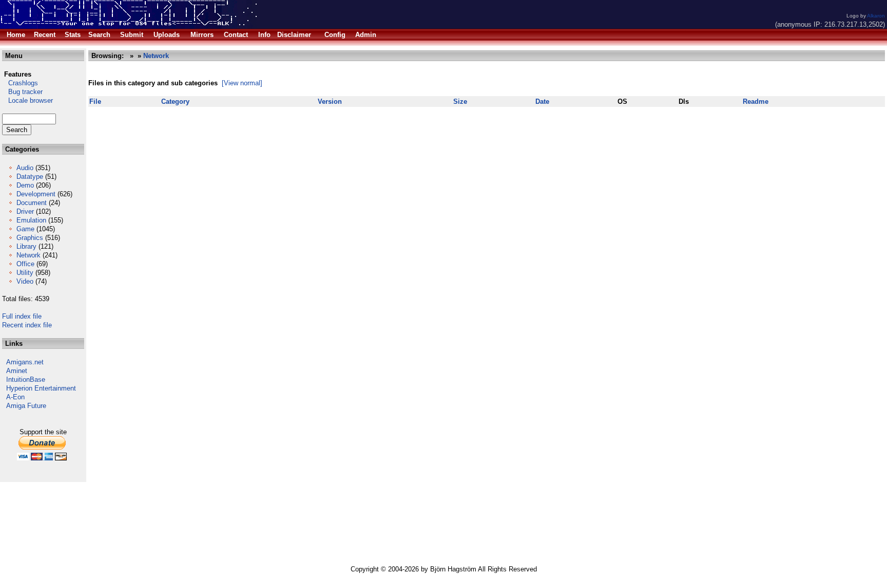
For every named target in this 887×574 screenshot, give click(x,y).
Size (460, 101)
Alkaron (876, 15)
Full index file (22, 316)
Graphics (29, 238)
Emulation (31, 220)
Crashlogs (20, 83)
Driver (25, 211)
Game (25, 229)
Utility (24, 272)
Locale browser (27, 100)
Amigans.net (25, 362)
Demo (25, 185)
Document (31, 203)
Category (175, 101)
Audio (24, 168)
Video (24, 281)
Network (28, 255)
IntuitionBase (25, 379)
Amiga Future (26, 406)
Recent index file (27, 325)
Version (330, 101)
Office (25, 264)
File (95, 101)
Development (35, 194)
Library (26, 246)
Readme (755, 101)
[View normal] (242, 83)
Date (542, 101)
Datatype (29, 176)
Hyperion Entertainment (41, 388)
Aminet (16, 371)
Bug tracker (22, 92)
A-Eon (15, 397)
